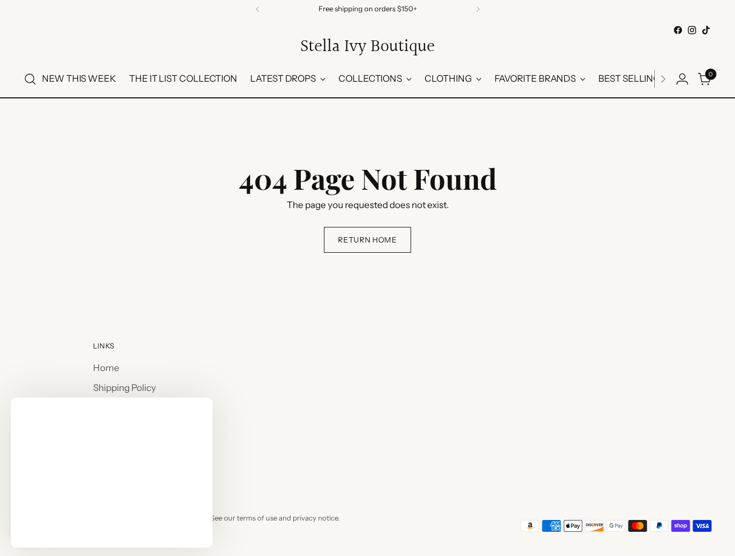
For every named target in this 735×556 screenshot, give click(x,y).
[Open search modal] (30, 79)
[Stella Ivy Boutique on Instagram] (692, 30)
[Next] (478, 9)
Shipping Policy (124, 387)
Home (106, 367)
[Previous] (258, 9)
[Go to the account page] (682, 79)
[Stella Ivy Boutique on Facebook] (678, 30)
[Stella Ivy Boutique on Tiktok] (706, 30)
